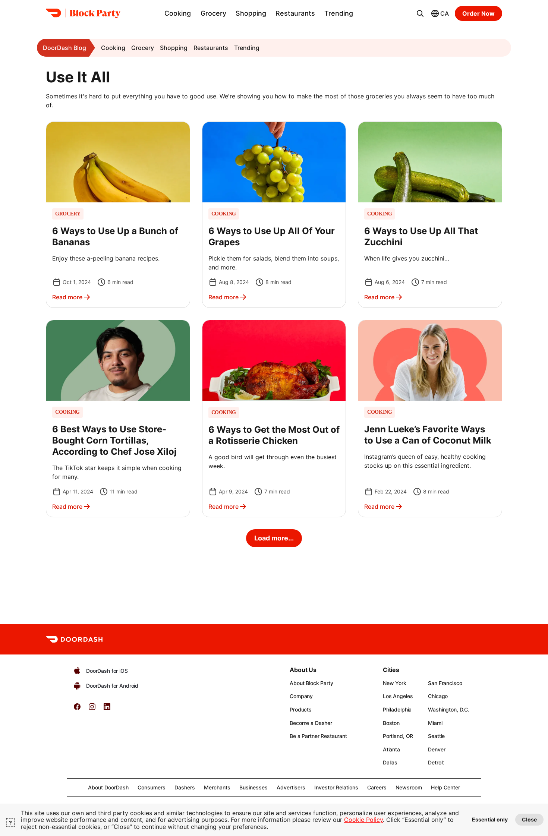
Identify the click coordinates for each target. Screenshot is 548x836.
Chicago (438, 696)
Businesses (253, 787)
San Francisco (445, 683)
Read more (67, 297)
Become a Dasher (311, 723)
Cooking (177, 13)
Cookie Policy (363, 819)
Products (301, 709)
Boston (391, 723)
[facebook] (77, 709)
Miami (435, 723)
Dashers (184, 787)
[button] (118, 215)
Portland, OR (398, 736)
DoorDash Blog (64, 47)
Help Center (445, 787)
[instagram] (92, 709)
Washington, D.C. (448, 709)
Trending (338, 13)
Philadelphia (397, 709)
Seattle (436, 736)
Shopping (251, 13)
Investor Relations (336, 787)
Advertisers (291, 787)
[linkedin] (107, 709)
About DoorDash (108, 787)
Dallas (390, 762)
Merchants (217, 787)
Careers (377, 787)
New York (394, 683)
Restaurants (295, 13)
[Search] (420, 13)
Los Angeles (398, 696)
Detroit (436, 762)
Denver (436, 749)
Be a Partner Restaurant (318, 736)
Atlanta (391, 749)
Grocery (213, 13)
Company (301, 696)
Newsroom (409, 787)
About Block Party (311, 683)
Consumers (152, 787)
